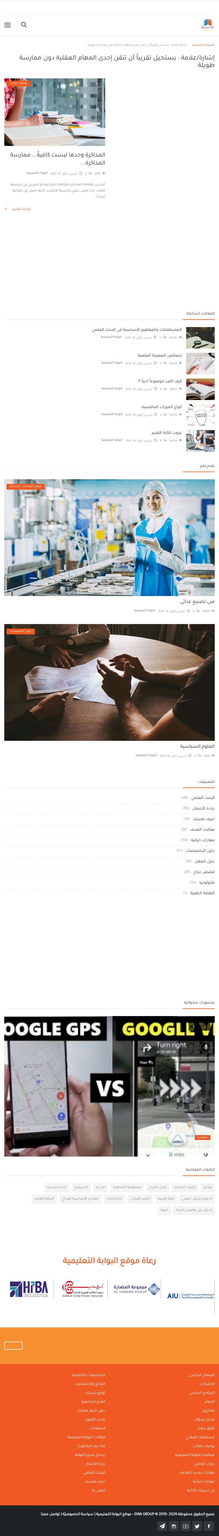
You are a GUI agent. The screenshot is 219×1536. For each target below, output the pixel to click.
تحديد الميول (95, 1420)
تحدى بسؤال (204, 1420)
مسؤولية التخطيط (127, 1187)
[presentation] (193, 1025)
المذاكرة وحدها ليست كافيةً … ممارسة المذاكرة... (57, 160)
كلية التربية (166, 1199)
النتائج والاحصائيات (89, 1384)
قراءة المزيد (20, 209)
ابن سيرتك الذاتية (201, 1491)
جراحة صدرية (56, 1187)
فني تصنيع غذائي (197, 602)
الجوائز (210, 1402)
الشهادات (97, 1429)
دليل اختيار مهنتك (91, 1411)
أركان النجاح (157, 1187)
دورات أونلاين (204, 1464)
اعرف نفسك (204, 819)
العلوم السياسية (197, 746)
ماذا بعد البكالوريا (91, 1446)
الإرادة (100, 1187)
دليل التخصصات (200, 851)
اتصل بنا (98, 1491)
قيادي (207, 1187)
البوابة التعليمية (37, 173)
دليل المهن (205, 862)
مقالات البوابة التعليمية (86, 1438)
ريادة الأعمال (203, 809)
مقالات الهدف (202, 830)
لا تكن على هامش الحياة (194, 1210)
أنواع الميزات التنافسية (162, 407)
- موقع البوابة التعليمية (114, 1515)
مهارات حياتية (203, 840)
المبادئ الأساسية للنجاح (80, 1199)
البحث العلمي (203, 798)
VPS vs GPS (199, 1147)
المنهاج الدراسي (202, 1375)
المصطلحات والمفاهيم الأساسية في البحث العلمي (137, 330)
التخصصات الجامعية (88, 1375)
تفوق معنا (206, 1429)
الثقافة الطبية (202, 893)
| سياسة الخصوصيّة (78, 1515)
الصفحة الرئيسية (204, 45)
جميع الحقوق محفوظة (174, 1515)
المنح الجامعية (93, 1402)
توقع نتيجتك (95, 1393)
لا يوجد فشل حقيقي (197, 1199)
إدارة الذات (114, 1199)
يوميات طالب (204, 1446)
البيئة (164, 1210)
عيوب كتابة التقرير (167, 433)
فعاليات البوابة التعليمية (195, 1455)
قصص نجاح (204, 872)
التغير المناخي (140, 1199)
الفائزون (208, 1411)
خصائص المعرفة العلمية (160, 356)
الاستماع (81, 1187)
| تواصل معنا (51, 1515)
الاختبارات (207, 1384)
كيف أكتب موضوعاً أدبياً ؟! (160, 381)
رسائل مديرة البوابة (90, 1455)
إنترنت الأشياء (184, 1187)
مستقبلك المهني (200, 1438)
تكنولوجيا (207, 883)
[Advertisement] (109, 263)
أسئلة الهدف (44, 1199)
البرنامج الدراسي (202, 1393)
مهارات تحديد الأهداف (197, 1473)
